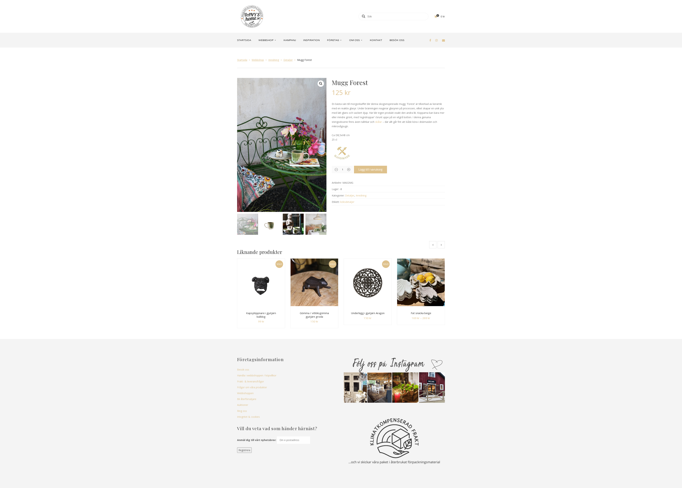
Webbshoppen (245, 393)
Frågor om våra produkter (252, 387)
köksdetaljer (347, 202)
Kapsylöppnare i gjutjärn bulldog (261, 314)
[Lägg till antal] (348, 169)
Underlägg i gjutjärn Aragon (368, 313)
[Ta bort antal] (336, 169)
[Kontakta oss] (443, 40)
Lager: (335, 189)
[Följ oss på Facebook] (430, 40)
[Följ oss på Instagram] (436, 40)
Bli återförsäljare (246, 399)
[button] (321, 83)
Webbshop (258, 60)
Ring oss (242, 411)
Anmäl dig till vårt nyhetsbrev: (256, 440)
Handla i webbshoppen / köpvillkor (256, 375)
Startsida (242, 60)
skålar (378, 122)
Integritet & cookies (248, 416)
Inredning (273, 60)
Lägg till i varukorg (370, 169)
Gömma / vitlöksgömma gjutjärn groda (314, 314)
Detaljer (288, 60)
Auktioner (242, 405)
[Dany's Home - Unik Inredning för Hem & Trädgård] (252, 16)
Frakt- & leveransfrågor (250, 381)
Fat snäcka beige (421, 313)
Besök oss (243, 369)
